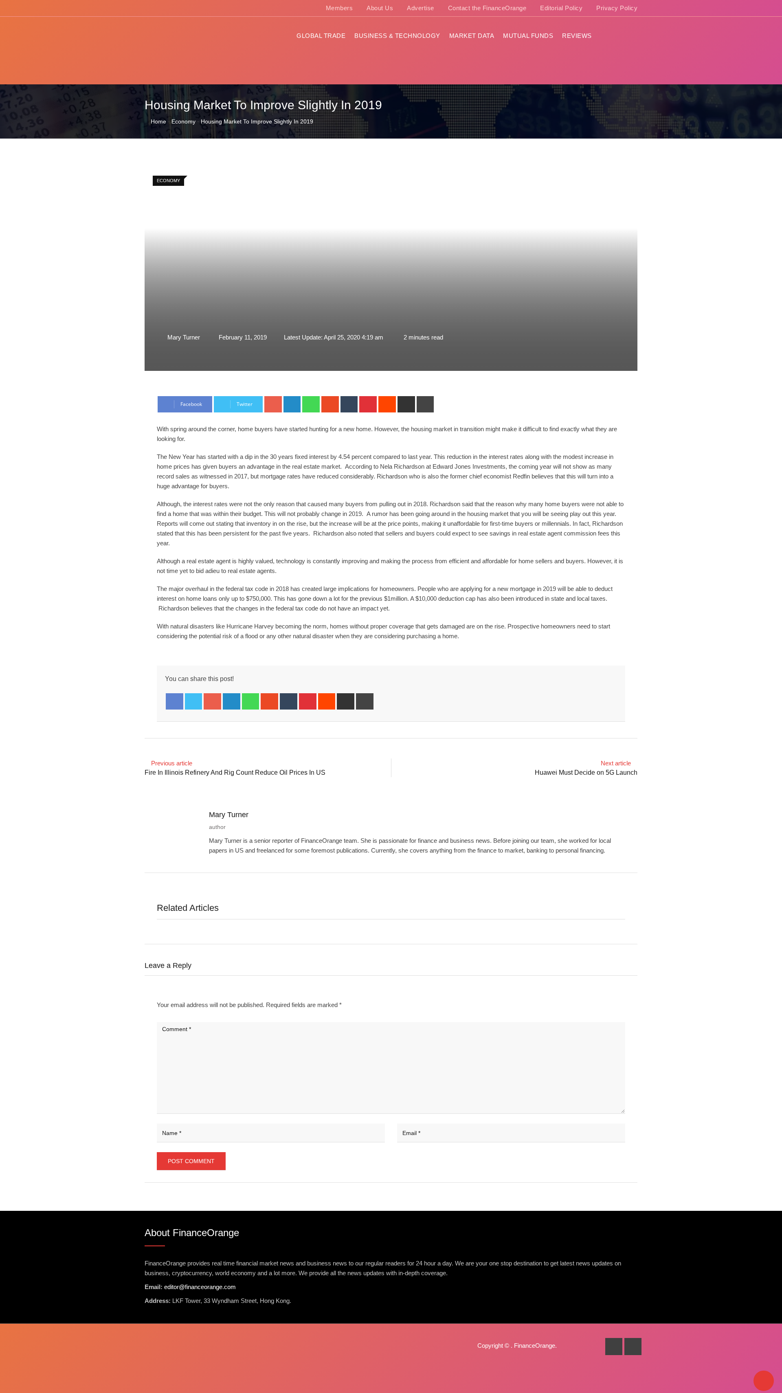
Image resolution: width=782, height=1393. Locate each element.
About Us (380, 7)
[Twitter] (193, 701)
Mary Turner (228, 815)
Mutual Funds (528, 35)
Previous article (171, 763)
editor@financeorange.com (200, 1286)
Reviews (577, 35)
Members (339, 7)
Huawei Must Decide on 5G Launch (586, 772)
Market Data (471, 35)
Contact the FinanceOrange (487, 7)
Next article (616, 763)
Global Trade (321, 35)
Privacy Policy (616, 7)
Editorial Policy (561, 7)
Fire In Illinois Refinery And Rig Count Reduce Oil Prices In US (235, 772)
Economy (183, 121)
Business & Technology (397, 35)
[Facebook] (174, 701)
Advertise (420, 7)
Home (157, 121)
